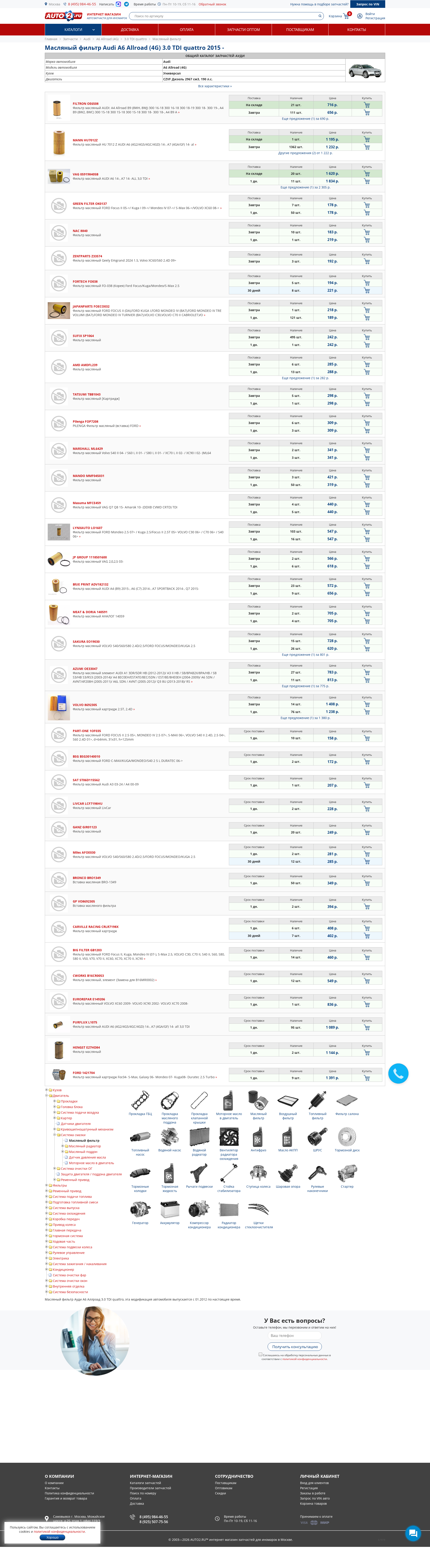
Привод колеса (64, 1224)
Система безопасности (70, 1292)
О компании (54, 1483)
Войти (370, 14)
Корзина (335, 16)
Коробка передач (66, 1219)
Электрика (61, 1258)
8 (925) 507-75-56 (154, 1521)
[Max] (118, 5)
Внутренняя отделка (68, 1286)
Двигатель (61, 1095)
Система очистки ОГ (76, 1168)
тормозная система (68, 1236)
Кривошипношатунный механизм (87, 1129)
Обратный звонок (212, 4)
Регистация (309, 1488)
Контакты (356, 29)
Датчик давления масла (87, 1157)
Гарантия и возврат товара (66, 1498)
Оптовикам (223, 1488)
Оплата (187, 29)
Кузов (57, 1090)
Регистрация (375, 18)
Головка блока (72, 1107)
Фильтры (60, 1185)
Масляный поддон (83, 1152)
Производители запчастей (150, 1488)
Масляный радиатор (85, 1146)
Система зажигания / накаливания (80, 1264)
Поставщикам (300, 29)
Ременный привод (75, 1180)
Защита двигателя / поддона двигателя (91, 1174)
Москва (54, 4)
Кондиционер (63, 1269)
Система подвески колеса (72, 1247)
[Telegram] (127, 5)
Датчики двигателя (76, 1124)
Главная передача (67, 1230)
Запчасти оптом (243, 29)
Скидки (220, 1493)
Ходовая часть (64, 1241)
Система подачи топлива (72, 1196)
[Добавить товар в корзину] (367, 105)
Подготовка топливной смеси (75, 1202)
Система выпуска (66, 1208)
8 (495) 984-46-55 (82, 4)
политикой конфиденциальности (304, 1359)
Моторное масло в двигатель (91, 1163)
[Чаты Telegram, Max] (413, 1533)
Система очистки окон (70, 1281)
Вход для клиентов (314, 1483)
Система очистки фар (69, 1275)
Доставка (130, 29)
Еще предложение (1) (305, 118)
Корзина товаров (313, 1503)
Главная (51, 39)
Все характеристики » (215, 86)
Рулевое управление (69, 1253)
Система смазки (73, 1135)
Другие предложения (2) (305, 153)
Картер (66, 1118)
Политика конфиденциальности (69, 1493)
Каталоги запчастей (145, 1483)
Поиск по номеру (143, 1493)
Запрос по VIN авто (315, 1498)
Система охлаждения (69, 1213)
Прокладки (69, 1101)
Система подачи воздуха (80, 1112)
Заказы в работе (312, 1493)
